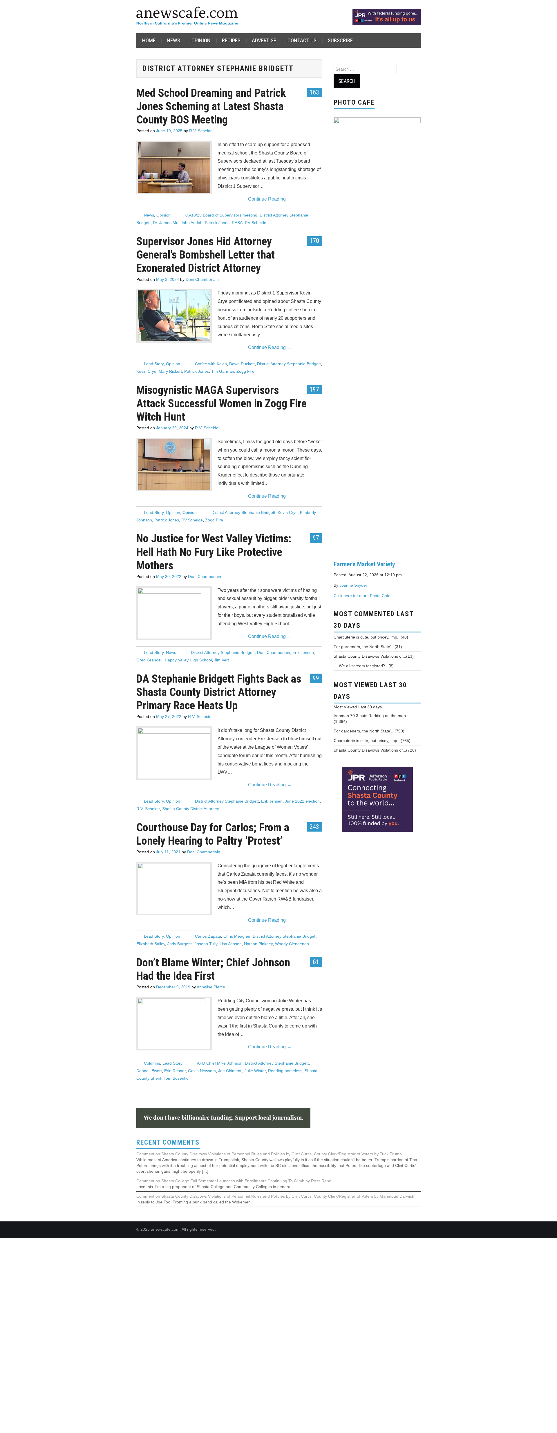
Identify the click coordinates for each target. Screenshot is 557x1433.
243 (314, 826)
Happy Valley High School (188, 660)
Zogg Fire (245, 371)
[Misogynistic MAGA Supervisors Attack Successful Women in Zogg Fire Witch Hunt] (174, 464)
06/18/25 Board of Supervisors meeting (221, 215)
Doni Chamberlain (202, 279)
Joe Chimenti (230, 1070)
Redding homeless (285, 1070)
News (173, 40)
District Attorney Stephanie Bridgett (289, 363)
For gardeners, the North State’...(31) (368, 646)
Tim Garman (222, 371)
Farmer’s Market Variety (364, 564)
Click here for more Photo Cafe (362, 595)
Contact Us (302, 40)
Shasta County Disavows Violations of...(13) (374, 656)
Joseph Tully (206, 943)
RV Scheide (255, 222)
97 (316, 537)
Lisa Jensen (231, 943)
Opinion (201, 40)
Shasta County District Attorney (190, 808)
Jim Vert (221, 660)
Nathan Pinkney (258, 943)
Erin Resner (175, 1070)
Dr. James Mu (165, 222)
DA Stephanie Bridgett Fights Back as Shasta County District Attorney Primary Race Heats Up (218, 692)
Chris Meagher (236, 936)
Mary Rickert (170, 371)
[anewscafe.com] (187, 16)
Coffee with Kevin (211, 363)
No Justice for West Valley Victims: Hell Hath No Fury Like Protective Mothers (213, 552)
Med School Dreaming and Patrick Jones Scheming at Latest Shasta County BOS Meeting (211, 106)
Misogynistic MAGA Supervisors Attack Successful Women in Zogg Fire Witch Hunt (221, 403)
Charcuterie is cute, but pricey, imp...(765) (372, 740)
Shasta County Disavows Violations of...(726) (375, 750)
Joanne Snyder (353, 585)
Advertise (264, 40)
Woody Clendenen (292, 943)
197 (314, 389)
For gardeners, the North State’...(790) (369, 731)
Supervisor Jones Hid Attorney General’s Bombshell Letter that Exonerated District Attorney (205, 254)
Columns (152, 1063)
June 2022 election (302, 801)
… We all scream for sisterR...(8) (364, 665)
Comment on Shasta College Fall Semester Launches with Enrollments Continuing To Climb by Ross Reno (233, 1181)
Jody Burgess (179, 943)
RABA (237, 222)
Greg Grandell (149, 660)
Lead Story (154, 363)
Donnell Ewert (149, 1070)
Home (148, 40)
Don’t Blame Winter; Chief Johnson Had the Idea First (213, 969)
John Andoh (191, 222)
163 (314, 92)
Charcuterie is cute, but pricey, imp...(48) (371, 637)
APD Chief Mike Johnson (220, 1063)
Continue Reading (270, 199)
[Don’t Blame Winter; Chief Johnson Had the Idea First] (174, 1215)
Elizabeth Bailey (150, 943)
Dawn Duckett (242, 363)
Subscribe (340, 40)
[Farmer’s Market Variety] (377, 334)
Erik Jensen (303, 652)
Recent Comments (168, 1142)
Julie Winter (255, 1070)
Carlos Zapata (208, 936)
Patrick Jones (217, 222)
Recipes (231, 40)
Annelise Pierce (211, 987)
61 (316, 961)
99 (316, 678)
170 (314, 240)
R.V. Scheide (201, 130)
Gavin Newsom (202, 1070)
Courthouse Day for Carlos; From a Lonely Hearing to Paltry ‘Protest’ (212, 834)
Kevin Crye (146, 371)
